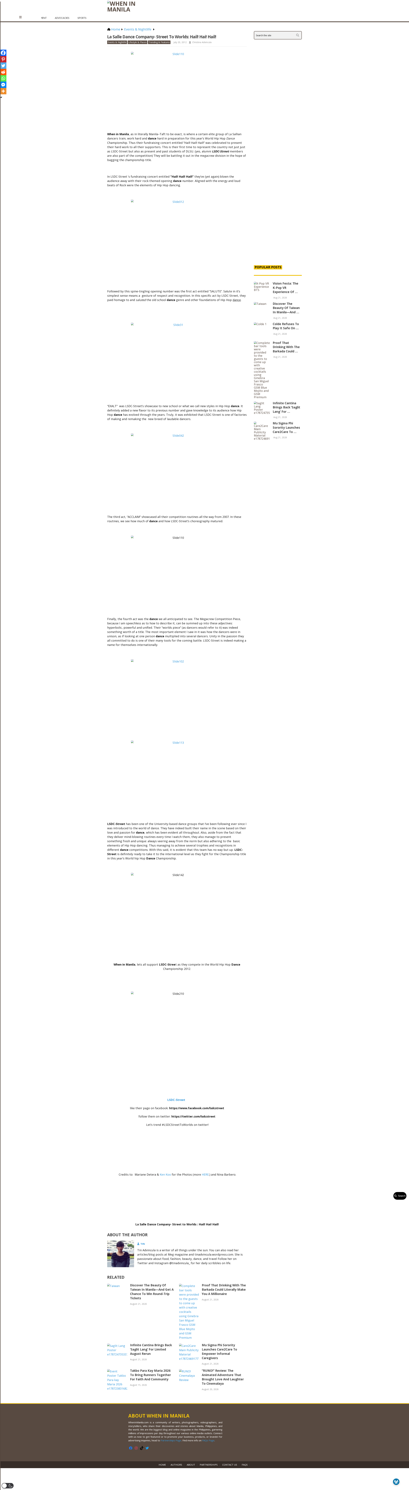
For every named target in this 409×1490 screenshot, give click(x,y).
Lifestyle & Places (137, 42)
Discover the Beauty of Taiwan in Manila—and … (286, 308)
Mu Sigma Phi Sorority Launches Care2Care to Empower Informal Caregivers (219, 1351)
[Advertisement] (278, 208)
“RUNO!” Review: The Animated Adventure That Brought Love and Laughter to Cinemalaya (223, 1377)
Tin (142, 1243)
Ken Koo (165, 1174)
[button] (8, 1485)
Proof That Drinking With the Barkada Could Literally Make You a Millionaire (224, 1289)
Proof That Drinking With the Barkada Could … (286, 347)
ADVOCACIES (62, 17)
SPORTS (81, 17)
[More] (3, 91)
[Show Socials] (396, 1482)
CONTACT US (229, 1464)
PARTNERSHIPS (208, 1464)
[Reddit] (3, 72)
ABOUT (190, 1464)
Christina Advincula (202, 42)
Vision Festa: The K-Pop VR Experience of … (285, 287)
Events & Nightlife (117, 42)
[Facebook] (3, 53)
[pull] (22, 17)
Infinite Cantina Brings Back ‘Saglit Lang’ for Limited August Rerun (151, 1349)
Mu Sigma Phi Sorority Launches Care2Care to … (286, 427)
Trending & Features (159, 42)
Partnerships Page (171, 1440)
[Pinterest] (3, 59)
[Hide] (1, 97)
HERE (205, 1174)
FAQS (244, 1464)
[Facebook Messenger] (3, 85)
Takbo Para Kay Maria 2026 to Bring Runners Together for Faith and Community (150, 1375)
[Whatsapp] (3, 78)
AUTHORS (176, 1464)
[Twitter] (3, 65)
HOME (163, 1464)
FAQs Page (208, 1440)
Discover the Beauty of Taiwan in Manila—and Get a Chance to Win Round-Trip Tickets (152, 1291)
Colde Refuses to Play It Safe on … (286, 326)
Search (401, 1195)
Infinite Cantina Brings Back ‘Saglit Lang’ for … (286, 407)
